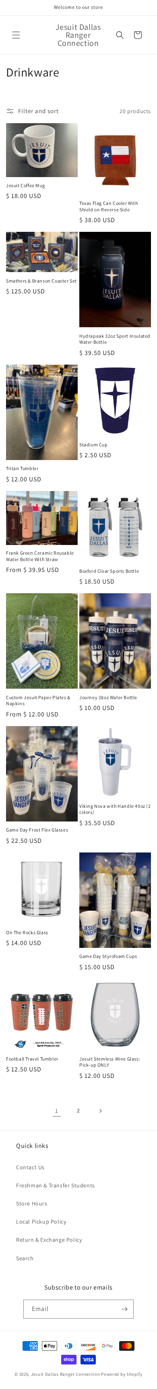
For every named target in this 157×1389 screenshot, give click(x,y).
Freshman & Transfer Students (55, 1185)
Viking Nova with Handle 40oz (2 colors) (115, 809)
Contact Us (30, 1167)
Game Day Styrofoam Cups (108, 956)
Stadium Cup (93, 445)
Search (25, 1258)
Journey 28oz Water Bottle (108, 697)
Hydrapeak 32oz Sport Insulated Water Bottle (115, 339)
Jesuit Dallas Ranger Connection (65, 1374)
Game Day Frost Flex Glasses (37, 830)
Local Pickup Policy (41, 1221)
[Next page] (100, 1111)
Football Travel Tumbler (32, 1059)
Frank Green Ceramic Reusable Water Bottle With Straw (40, 556)
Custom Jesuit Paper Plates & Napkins (38, 700)
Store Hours (32, 1203)
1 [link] (56, 1111)
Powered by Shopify (122, 1374)
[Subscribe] (124, 1309)
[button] (16, 35)
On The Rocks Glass (27, 932)
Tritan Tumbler (22, 468)
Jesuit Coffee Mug (25, 185)
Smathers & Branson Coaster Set (41, 281)
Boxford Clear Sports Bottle (109, 571)
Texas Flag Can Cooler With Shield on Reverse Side (108, 206)
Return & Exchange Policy (49, 1239)
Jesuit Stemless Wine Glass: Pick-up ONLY (109, 1062)
